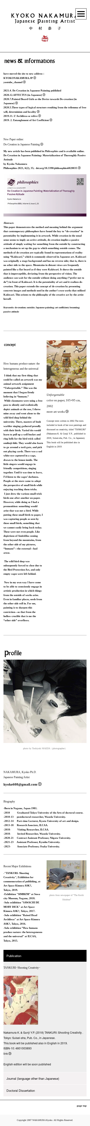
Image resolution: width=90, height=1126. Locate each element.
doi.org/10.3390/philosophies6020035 (56, 168)
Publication (13, 956)
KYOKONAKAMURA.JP (18, 78)
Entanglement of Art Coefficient (31, 120)
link (5, 1053)
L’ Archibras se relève (26, 116)
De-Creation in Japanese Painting (21, 144)
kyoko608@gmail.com (20, 784)
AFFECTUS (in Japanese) (27, 95)
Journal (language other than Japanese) (32, 1078)
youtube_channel (12, 82)
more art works (56, 411)
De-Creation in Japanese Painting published (36, 90)
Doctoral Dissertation (20, 1090)
